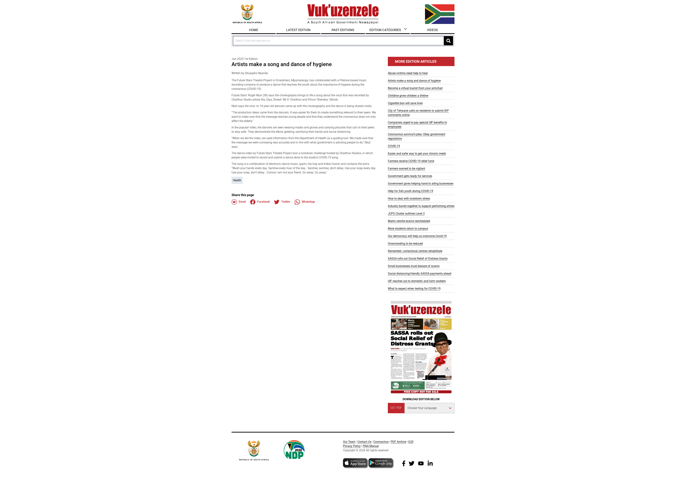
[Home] (343, 14)
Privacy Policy (352, 446)
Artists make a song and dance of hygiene (414, 80)
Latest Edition (298, 30)
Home (253, 30)
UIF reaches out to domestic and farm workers (417, 281)
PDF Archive (398, 441)
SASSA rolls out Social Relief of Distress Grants (418, 258)
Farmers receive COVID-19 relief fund (411, 161)
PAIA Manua (370, 446)
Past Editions (343, 30)
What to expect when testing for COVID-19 (414, 288)
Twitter (285, 201)
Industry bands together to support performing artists (421, 206)
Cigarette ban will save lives (405, 103)
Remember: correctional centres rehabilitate (415, 251)
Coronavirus (381, 441)
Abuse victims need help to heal (408, 73)
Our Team (349, 441)
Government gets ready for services (410, 176)
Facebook (263, 201)
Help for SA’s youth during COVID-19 (410, 191)
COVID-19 (394, 146)
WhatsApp (308, 201)
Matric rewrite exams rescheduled (409, 221)
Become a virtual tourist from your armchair (415, 88)
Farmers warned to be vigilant (406, 168)
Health (237, 180)
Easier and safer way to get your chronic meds (417, 153)
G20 (410, 441)
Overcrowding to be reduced (405, 243)
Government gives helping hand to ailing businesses (420, 183)
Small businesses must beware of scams (413, 266)
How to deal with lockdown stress (409, 198)
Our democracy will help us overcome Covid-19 (417, 236)
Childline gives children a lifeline (408, 95)
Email (242, 201)
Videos (432, 30)
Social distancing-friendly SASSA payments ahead (419, 273)
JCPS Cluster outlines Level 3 (406, 213)
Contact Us (364, 441)
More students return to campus (408, 228)
